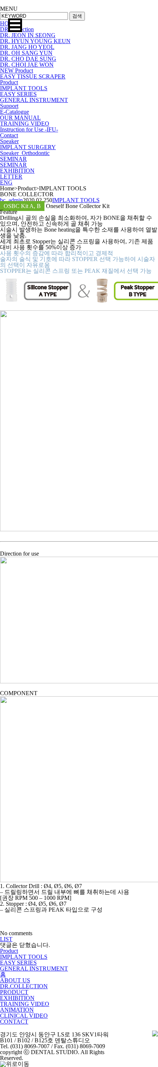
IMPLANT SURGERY (28, 147)
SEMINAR (13, 159)
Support (9, 106)
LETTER (11, 176)
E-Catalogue (14, 112)
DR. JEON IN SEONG (27, 35)
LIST (6, 939)
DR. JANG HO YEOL (27, 47)
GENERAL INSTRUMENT (34, 100)
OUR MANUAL (20, 118)
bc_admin (11, 200)
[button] (15, 25)
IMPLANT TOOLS (23, 88)
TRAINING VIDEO (24, 123)
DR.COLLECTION (24, 986)
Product (9, 82)
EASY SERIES (18, 94)
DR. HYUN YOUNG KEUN (35, 41)
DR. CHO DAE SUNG (28, 59)
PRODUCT (14, 992)
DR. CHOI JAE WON (27, 64)
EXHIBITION (17, 171)
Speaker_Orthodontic (25, 153)
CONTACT (14, 1021)
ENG (6, 182)
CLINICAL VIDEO (24, 1016)
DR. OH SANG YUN (26, 53)
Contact (9, 135)
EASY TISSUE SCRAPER (32, 76)
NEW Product (16, 70)
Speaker (9, 141)
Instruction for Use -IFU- (29, 129)
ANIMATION (17, 1010)
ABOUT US (15, 980)
